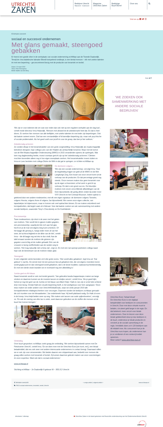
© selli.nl (143, 409)
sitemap (26, 416)
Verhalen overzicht (19, 34)
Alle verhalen (61, 3)
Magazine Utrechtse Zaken (100, 4)
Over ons (134, 3)
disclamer (18, 416)
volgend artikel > (98, 382)
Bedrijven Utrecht (82, 4)
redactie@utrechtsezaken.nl (27, 409)
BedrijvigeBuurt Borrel (116, 4)
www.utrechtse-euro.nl (131, 340)
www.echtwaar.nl (21, 364)
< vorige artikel (87, 382)
